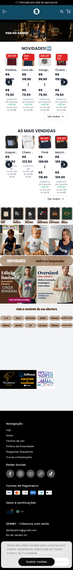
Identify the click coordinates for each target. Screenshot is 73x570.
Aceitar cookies (36, 562)
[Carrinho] (68, 11)
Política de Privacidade (20, 446)
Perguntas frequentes (19, 451)
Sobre (9, 435)
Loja (8, 430)
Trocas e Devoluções (19, 457)
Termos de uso (15, 441)
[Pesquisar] (62, 11)
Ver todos (54, 116)
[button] (5, 11)
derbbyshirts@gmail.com (21, 530)
